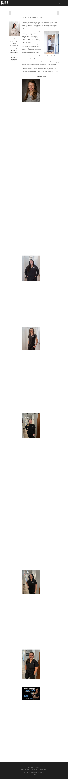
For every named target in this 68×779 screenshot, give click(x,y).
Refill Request (35, 3)
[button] (10, 13)
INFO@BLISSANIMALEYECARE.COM (37, 772)
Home (10, 3)
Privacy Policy (34, 774)
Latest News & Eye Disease (47, 3)
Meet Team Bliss (17, 3)
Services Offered (26, 3)
